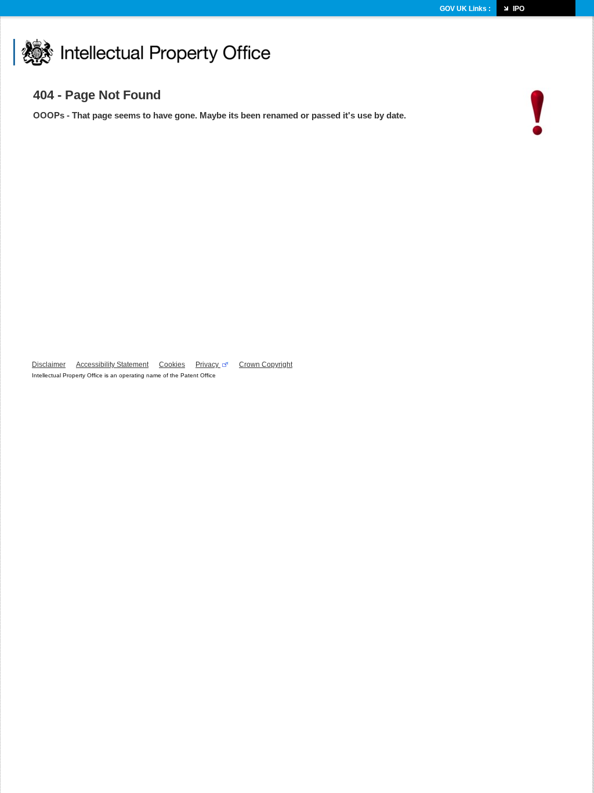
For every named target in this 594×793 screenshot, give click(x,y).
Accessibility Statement (112, 365)
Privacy (207, 365)
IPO (518, 9)
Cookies (172, 365)
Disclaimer (49, 365)
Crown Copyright (265, 365)
